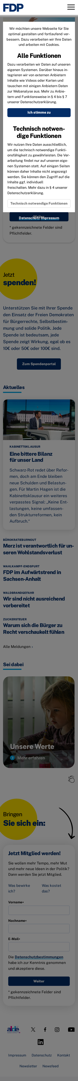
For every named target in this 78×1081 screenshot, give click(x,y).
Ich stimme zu (39, 112)
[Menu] (71, 7)
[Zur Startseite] (13, 8)
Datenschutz (29, 218)
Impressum (50, 218)
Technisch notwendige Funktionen (39, 203)
